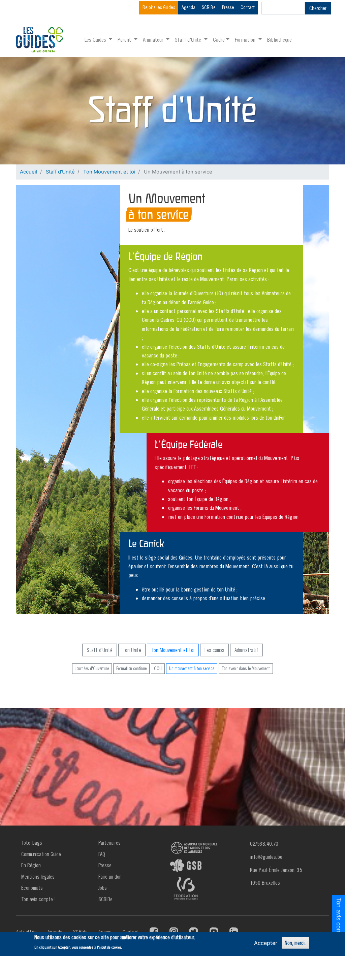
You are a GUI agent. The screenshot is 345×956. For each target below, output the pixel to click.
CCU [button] (158, 668)
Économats (32, 888)
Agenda (188, 7)
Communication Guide (41, 854)
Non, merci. (295, 943)
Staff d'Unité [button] (188, 39)
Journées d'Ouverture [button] (92, 668)
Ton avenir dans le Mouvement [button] (246, 668)
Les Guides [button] (96, 39)
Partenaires (109, 843)
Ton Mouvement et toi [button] (172, 650)
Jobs (102, 888)
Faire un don (110, 877)
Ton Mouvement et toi (109, 172)
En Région (31, 865)
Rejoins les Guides (159, 7)
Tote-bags (31, 843)
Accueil (28, 172)
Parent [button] (125, 39)
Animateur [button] (154, 39)
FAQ (101, 854)
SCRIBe (209, 7)
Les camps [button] (214, 650)
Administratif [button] (246, 650)
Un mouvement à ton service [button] (191, 668)
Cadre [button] (219, 39)
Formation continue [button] (131, 668)
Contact (248, 7)
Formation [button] (246, 39)
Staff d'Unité (60, 172)
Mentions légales (38, 877)
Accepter (265, 943)
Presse (228, 7)
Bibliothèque (279, 39)
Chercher (317, 8)
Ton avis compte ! (38, 899)
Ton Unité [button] (132, 650)
